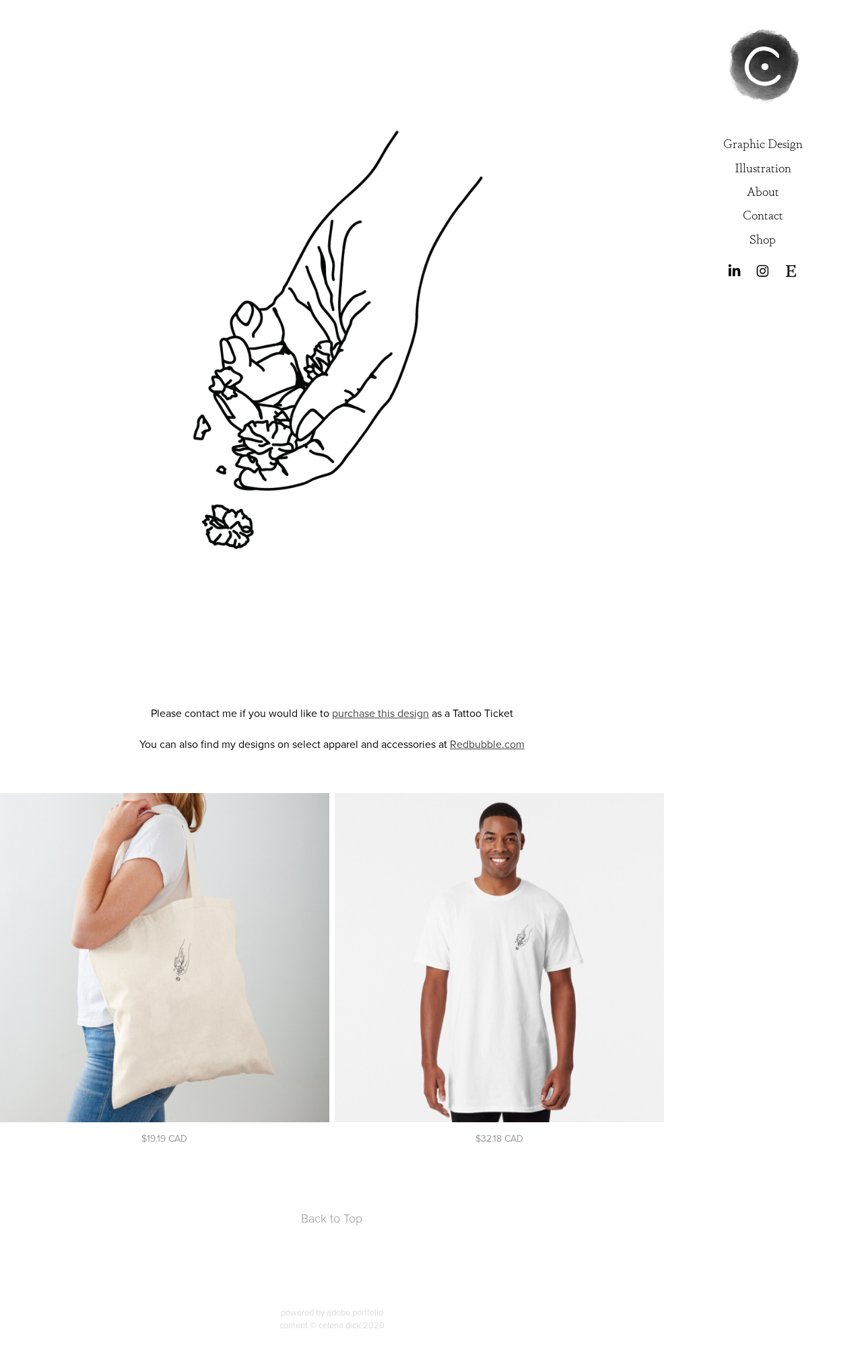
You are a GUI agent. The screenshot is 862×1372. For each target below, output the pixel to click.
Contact (763, 214)
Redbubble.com (487, 743)
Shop (763, 238)
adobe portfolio (355, 1312)
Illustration (763, 167)
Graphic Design (763, 142)
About (763, 190)
